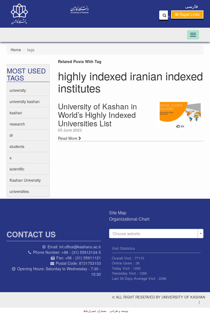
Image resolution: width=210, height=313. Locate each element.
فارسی (191, 6)
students (17, 146)
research (17, 124)
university (18, 90)
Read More (68, 138)
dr (11, 135)
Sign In (168, 16)
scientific (17, 169)
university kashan (25, 101)
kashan (16, 112)
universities (19, 191)
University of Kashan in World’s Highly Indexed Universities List (97, 115)
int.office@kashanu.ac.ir (80, 246)
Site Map (117, 212)
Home (16, 49)
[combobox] (156, 233)
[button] (187, 14)
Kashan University (25, 180)
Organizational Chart (129, 219)
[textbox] (155, 233)
